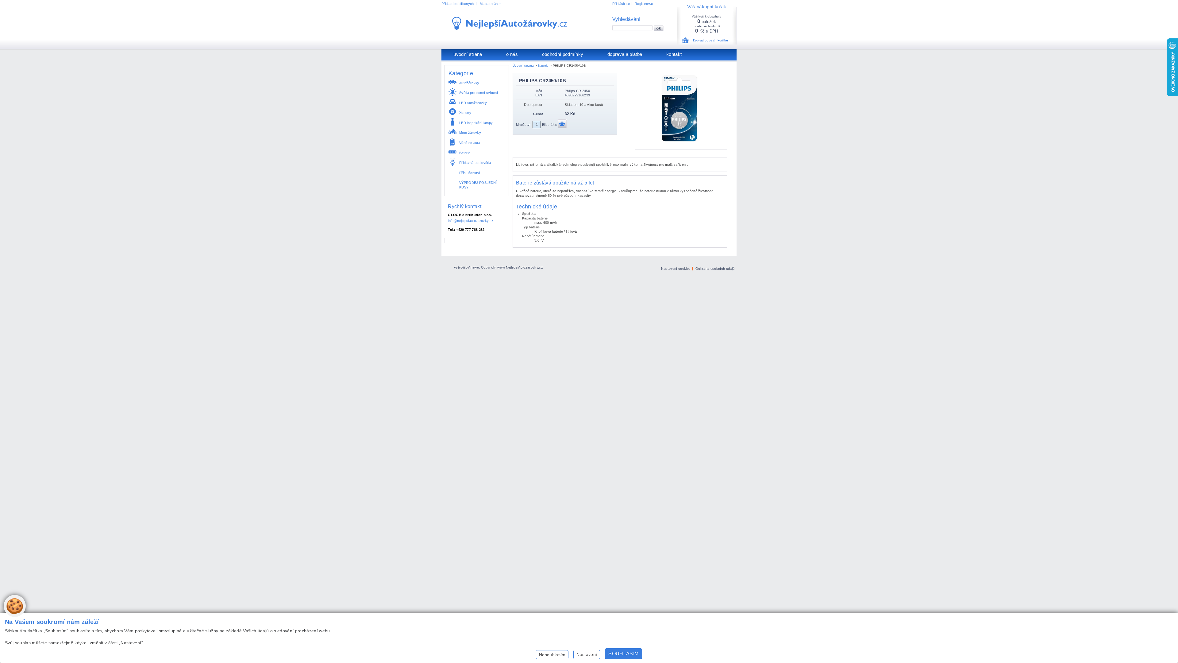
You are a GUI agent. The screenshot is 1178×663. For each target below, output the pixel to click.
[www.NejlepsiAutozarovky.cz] (509, 23)
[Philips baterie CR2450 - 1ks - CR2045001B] (681, 141)
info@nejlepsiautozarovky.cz (470, 221)
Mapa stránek (491, 4)
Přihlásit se (621, 4)
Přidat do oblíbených (457, 4)
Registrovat (644, 4)
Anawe (473, 267)
